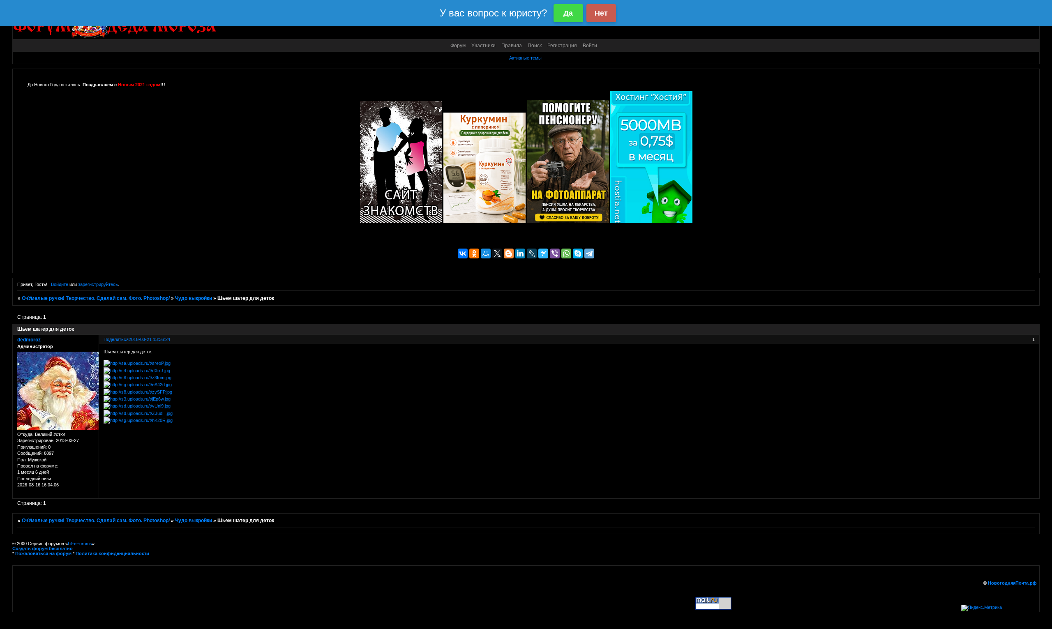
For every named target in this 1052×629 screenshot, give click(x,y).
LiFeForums (80, 543)
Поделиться (116, 339)
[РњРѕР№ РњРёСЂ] (486, 253)
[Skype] (578, 253)
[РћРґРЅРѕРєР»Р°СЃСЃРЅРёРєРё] (474, 253)
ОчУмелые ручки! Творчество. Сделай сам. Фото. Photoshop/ (96, 298)
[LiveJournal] (532, 253)
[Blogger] (509, 253)
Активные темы (525, 57)
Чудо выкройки (193, 298)
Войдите (59, 284)
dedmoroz (29, 340)
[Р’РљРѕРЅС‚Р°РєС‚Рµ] (463, 253)
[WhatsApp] (566, 253)
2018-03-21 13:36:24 (149, 339)
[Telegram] (589, 253)
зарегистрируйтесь (98, 284)
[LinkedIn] (520, 253)
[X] (497, 253)
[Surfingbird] (543, 253)
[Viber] (555, 253)
